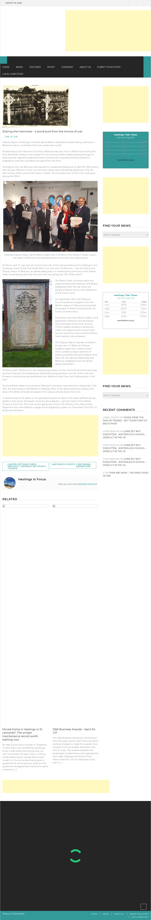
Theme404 (18, 913)
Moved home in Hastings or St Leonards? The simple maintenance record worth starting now (22, 734)
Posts (94, 914)
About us (85, 67)
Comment (67, 67)
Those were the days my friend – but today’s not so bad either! (125, 420)
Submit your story (139, 914)
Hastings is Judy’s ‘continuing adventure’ (71, 465)
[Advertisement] (108, 30)
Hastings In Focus (87, 484)
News (19, 67)
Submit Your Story (109, 67)
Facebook (132, 3)
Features (35, 67)
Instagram (147, 3)
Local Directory (140, 917)
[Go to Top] (144, 907)
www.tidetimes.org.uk (125, 160)
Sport (51, 67)
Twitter (139, 3)
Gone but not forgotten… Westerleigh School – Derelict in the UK (124, 434)
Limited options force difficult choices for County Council (27, 466)
